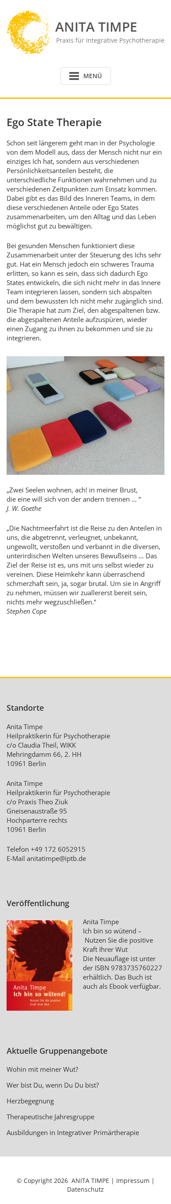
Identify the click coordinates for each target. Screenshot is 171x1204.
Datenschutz (85, 1189)
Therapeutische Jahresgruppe (50, 1116)
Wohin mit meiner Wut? (42, 1069)
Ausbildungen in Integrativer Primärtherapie (73, 1132)
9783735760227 (136, 967)
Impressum (133, 1180)
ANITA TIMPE (90, 1180)
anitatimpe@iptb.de (56, 858)
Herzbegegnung (30, 1100)
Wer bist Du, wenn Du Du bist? (53, 1085)
